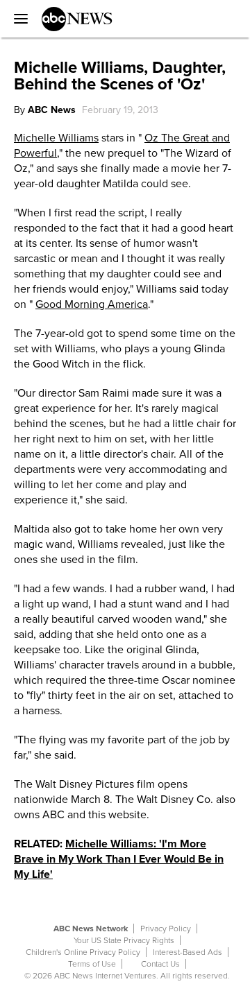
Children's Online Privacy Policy (83, 952)
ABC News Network (90, 928)
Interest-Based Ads (187, 952)
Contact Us (160, 964)
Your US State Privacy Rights (124, 940)
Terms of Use (92, 964)
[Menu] (17, 18)
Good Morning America (91, 304)
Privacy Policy (165, 928)
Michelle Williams (56, 138)
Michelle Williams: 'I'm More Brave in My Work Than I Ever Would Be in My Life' (119, 859)
